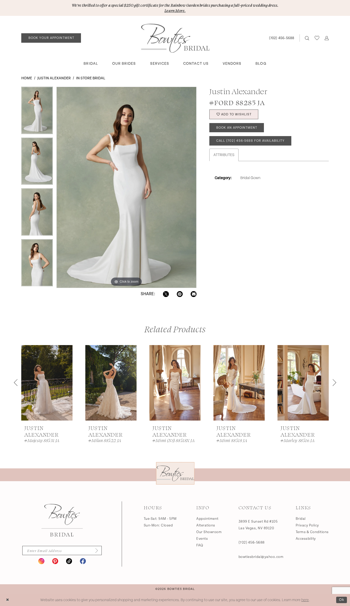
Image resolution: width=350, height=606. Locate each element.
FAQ (199, 545)
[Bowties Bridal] (62, 520)
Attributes (223, 155)
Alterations (205, 525)
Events (202, 539)
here (305, 600)
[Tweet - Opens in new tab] (166, 294)
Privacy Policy (307, 525)
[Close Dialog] (7, 600)
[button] (326, 38)
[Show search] (307, 38)
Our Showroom (209, 532)
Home (26, 78)
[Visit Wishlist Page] (317, 38)
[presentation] (47, 383)
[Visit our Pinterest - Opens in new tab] (55, 561)
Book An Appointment (236, 128)
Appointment (207, 519)
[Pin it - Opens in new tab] (180, 294)
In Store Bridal (90, 78)
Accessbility (306, 539)
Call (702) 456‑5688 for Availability (250, 141)
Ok (341, 600)
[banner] (175, 38)
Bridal (301, 519)
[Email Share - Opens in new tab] (194, 294)
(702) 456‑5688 (252, 543)
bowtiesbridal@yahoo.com (261, 557)
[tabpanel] (37, 112)
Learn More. (175, 10)
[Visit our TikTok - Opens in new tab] (69, 561)
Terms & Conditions (312, 532)
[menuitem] (51, 38)
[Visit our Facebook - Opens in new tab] (83, 561)
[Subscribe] (95, 550)
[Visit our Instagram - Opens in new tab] (41, 561)
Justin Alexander (54, 78)
